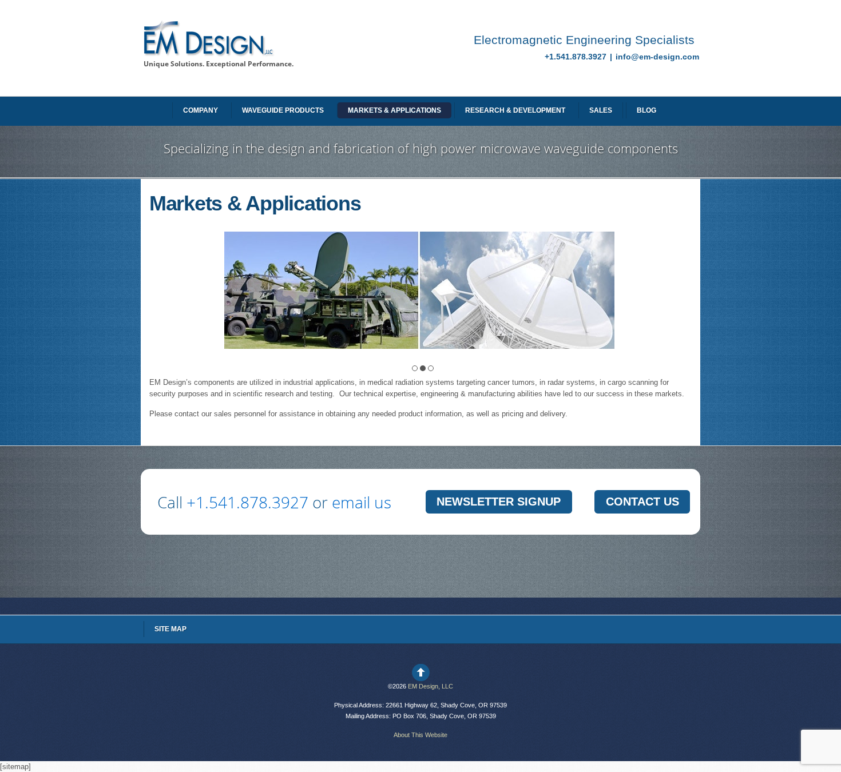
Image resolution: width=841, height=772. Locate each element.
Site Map (170, 629)
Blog (646, 110)
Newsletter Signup (499, 501)
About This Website (420, 734)
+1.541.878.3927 (577, 56)
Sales (600, 110)
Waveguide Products (283, 110)
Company (200, 110)
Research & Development (515, 110)
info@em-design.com (657, 56)
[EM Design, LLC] (208, 52)
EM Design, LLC (430, 686)
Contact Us (642, 501)
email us (361, 502)
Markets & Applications (394, 110)
